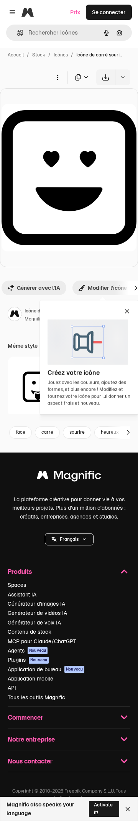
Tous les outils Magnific (36, 697)
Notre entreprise (31, 739)
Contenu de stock (29, 631)
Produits (20, 571)
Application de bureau (45, 669)
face (20, 432)
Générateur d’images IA (36, 603)
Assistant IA (22, 594)
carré (47, 432)
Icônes (61, 55)
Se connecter (109, 12)
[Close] (127, 809)
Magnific (34, 319)
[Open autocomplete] (17, 33)
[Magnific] (69, 477)
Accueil (16, 55)
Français (69, 539)
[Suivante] (128, 432)
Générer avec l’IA (38, 287)
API (12, 687)
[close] (127, 312)
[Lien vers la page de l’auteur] (14, 315)
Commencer (25, 717)
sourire (77, 432)
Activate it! (103, 808)
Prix (75, 12)
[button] (69, 539)
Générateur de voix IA (34, 622)
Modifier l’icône (107, 287)
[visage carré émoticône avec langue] (38, 387)
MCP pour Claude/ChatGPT (42, 641)
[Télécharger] (105, 77)
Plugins (27, 659)
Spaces (17, 584)
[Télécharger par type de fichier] (82, 77)
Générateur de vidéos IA (37, 613)
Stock (38, 55)
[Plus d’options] (57, 77)
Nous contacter (30, 761)
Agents (27, 650)
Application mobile (30, 678)
